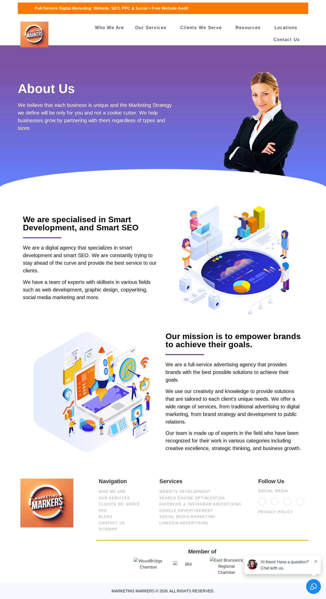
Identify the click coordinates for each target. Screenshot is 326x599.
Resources (248, 27)
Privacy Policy (275, 512)
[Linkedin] (262, 501)
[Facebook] (275, 501)
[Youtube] (300, 501)
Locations (286, 27)
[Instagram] (287, 501)
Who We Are (109, 27)
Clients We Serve (201, 27)
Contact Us (287, 39)
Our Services (151, 27)
